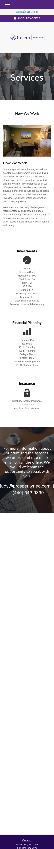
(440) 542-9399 (30, 844)
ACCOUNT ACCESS (29, 18)
